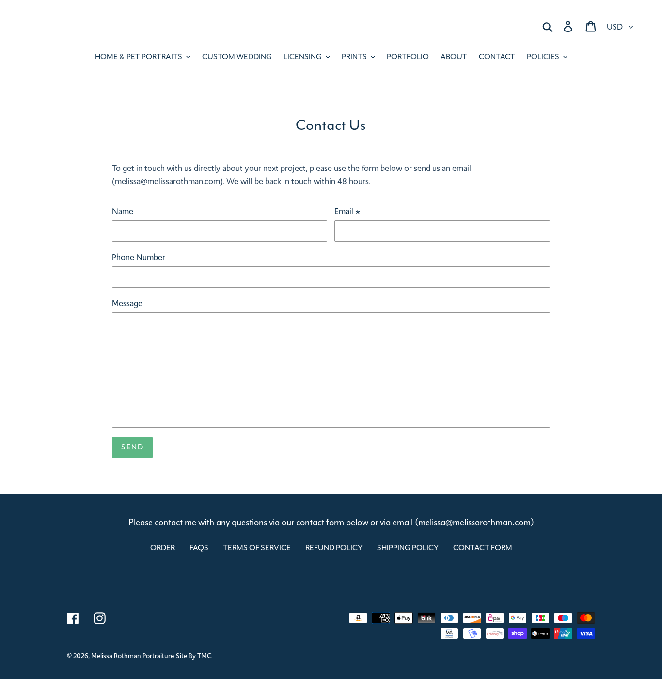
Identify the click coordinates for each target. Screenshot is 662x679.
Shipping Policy (408, 548)
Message (127, 303)
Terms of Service (257, 548)
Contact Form (482, 548)
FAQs (198, 548)
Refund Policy (334, 548)
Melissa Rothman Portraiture (132, 656)
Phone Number (138, 257)
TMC (204, 656)
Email (347, 211)
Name (122, 211)
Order (162, 548)
